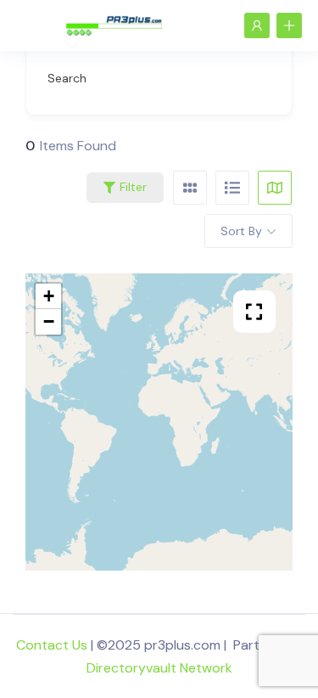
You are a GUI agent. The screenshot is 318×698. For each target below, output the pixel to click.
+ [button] (48, 296)
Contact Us (51, 645)
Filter (133, 186)
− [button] (48, 321)
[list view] (232, 188)
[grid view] (190, 188)
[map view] (275, 188)
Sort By (241, 231)
